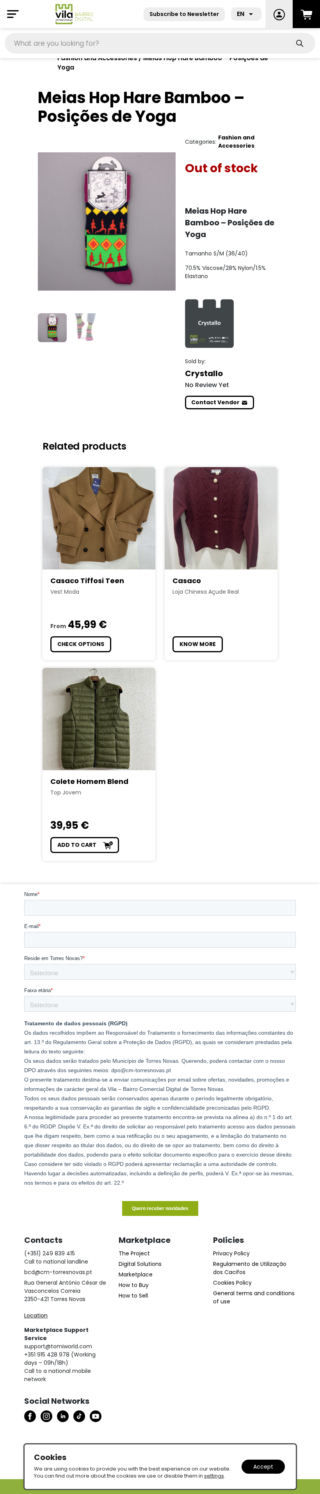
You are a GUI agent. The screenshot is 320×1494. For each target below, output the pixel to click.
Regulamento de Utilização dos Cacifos (249, 1268)
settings (214, 1476)
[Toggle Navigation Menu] (13, 14)
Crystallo (204, 373)
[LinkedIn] (63, 1416)
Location (36, 1315)
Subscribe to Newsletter (184, 14)
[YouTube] (95, 1416)
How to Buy (134, 1285)
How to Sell (133, 1295)
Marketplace (136, 1274)
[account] (279, 14)
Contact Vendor (215, 402)
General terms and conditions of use (254, 1297)
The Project (134, 1253)
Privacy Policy (231, 1253)
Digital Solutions (140, 1264)
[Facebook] (30, 1416)
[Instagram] (46, 1416)
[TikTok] (79, 1416)
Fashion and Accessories (236, 142)
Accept (263, 1467)
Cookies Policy (232, 1283)
